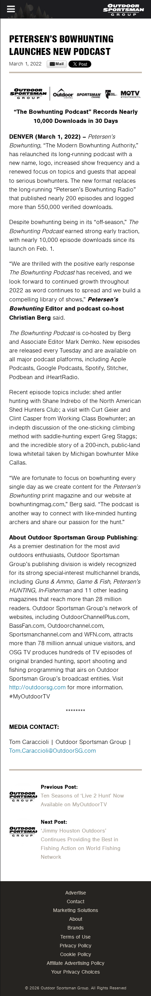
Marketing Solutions (75, 910)
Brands (75, 928)
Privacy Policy (75, 946)
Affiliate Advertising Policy (75, 963)
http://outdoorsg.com (37, 687)
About (75, 919)
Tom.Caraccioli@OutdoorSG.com (52, 751)
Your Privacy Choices (75, 972)
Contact (75, 902)
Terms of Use (75, 937)
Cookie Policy (75, 954)
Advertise (75, 893)
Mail (59, 63)
